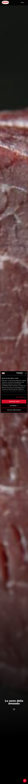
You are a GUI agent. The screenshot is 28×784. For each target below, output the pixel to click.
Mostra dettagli (20, 397)
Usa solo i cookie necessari (14, 409)
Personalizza (13, 405)
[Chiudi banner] (25, 373)
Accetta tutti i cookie (14, 401)
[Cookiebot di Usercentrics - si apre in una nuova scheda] (17, 373)
